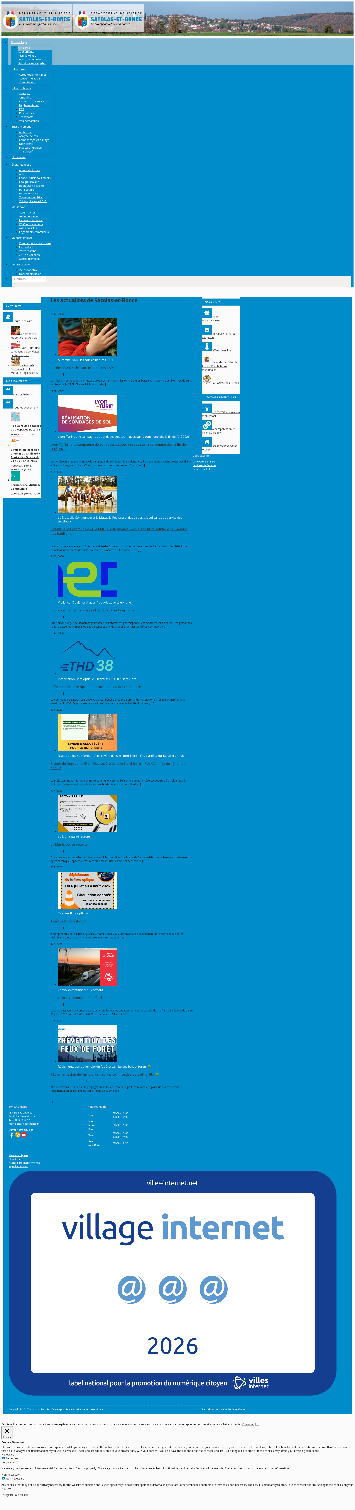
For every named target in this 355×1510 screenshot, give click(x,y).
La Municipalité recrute (74, 837)
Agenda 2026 (21, 394)
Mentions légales (18, 1155)
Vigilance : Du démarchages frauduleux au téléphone (94, 602)
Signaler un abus (18, 1166)
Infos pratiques (77, 1080)
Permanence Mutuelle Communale (26, 486)
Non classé (56, 374)
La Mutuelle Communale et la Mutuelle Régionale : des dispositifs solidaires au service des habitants (120, 519)
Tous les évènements (26, 407)
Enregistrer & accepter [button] (14, 1495)
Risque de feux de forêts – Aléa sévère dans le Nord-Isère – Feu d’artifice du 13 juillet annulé (121, 756)
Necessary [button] (7, 1454)
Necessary (12, 1458)
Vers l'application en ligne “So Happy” (218, 430)
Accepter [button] (236, 1424)
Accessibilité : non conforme (24, 1162)
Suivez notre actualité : (21, 1129)
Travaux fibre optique (73, 913)
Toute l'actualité (22, 321)
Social (53, 540)
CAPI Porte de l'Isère (204, 461)
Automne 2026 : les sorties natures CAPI (85, 360)
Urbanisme (75, 455)
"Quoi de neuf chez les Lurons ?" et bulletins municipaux (220, 366)
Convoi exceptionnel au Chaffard (80, 990)
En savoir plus (250, 1424)
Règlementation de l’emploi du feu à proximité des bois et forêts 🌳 (104, 1067)
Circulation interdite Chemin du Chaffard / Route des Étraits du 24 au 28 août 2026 (25, 455)
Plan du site (15, 1159)
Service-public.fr (202, 469)
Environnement (59, 455)
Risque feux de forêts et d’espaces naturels (26, 427)
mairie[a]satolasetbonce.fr (24, 1123)
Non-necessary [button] (10, 1474)
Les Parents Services (204, 465)
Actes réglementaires (211, 318)
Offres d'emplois (221, 350)
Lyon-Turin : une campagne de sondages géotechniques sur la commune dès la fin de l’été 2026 (124, 437)
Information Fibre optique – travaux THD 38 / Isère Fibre (97, 679)
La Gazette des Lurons (225, 383)
